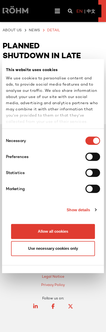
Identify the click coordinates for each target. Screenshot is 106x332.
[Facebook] (53, 309)
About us (12, 30)
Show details (78, 210)
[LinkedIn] (35, 309)
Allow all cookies (53, 231)
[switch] (92, 157)
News (34, 30)
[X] (70, 309)
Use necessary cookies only (53, 248)
